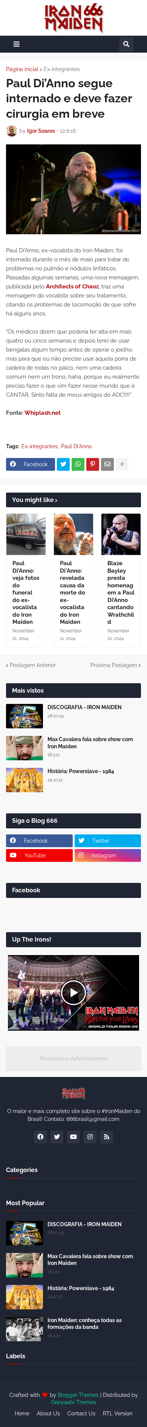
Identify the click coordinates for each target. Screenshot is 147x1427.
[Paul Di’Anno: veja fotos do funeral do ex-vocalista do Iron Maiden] (26, 534)
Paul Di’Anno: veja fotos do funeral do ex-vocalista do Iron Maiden (25, 592)
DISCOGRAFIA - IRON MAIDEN (84, 707)
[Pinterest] (92, 464)
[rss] (106, 1137)
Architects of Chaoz (72, 286)
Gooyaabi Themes (73, 1402)
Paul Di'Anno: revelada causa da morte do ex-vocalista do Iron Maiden (72, 592)
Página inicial (22, 69)
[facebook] (40, 1137)
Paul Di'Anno (76, 446)
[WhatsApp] (78, 464)
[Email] (107, 464)
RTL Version (117, 1413)
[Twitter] (63, 464)
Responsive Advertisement (73, 1058)
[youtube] (73, 1137)
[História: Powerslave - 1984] (24, 780)
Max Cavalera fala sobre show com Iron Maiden (90, 742)
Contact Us (81, 1413)
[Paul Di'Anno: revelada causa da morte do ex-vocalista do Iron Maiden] (73, 534)
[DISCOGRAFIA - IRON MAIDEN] (24, 716)
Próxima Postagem (113, 665)
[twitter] (57, 1137)
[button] (17, 44)
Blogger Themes (78, 1395)
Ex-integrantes (62, 69)
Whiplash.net (42, 412)
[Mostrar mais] (122, 464)
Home (22, 1413)
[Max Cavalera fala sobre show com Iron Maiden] (24, 748)
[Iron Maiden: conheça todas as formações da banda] (24, 1329)
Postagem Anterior (33, 665)
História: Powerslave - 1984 (80, 771)
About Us (48, 1413)
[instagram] (90, 1137)
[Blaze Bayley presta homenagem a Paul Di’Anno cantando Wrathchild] (121, 534)
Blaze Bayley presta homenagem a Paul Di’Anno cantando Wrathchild (121, 592)
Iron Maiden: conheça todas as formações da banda (84, 1323)
